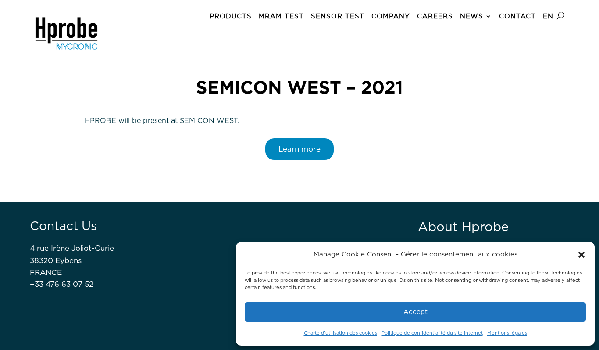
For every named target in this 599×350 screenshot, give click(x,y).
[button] (581, 254)
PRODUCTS (231, 16)
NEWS (471, 16)
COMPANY (390, 16)
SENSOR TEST (337, 16)
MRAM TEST (281, 16)
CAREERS (435, 16)
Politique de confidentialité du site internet (432, 333)
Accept (415, 312)
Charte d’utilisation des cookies (340, 333)
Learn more (299, 148)
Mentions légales (507, 333)
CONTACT (517, 16)
